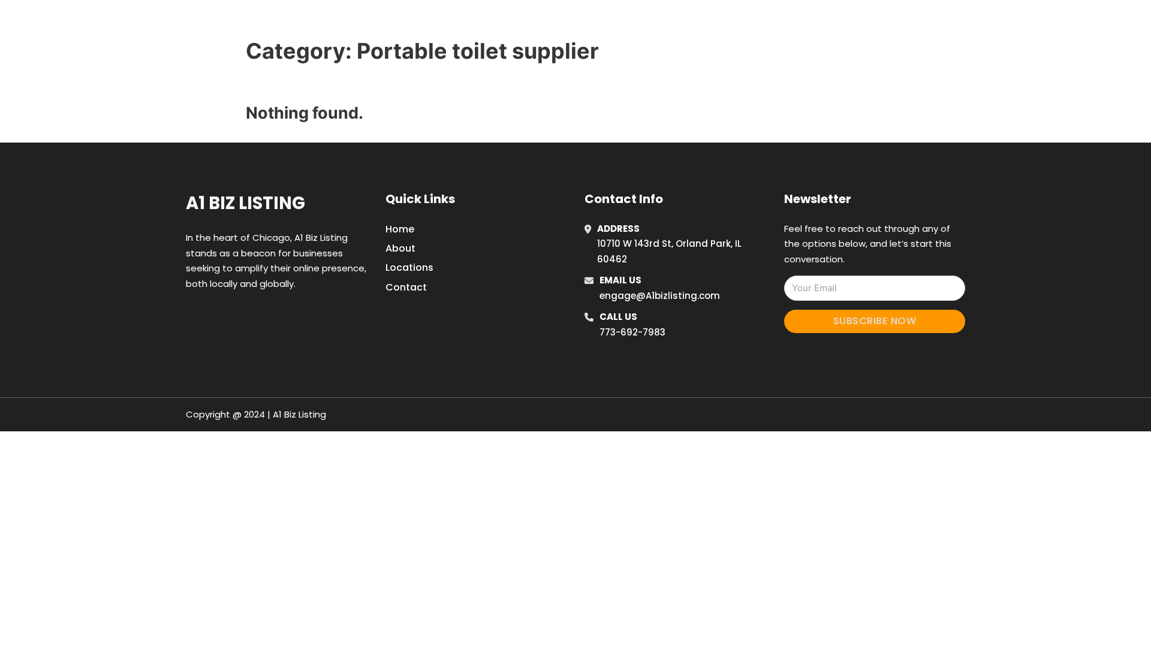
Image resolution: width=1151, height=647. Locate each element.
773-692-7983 (632, 332)
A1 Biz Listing (245, 203)
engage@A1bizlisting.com (659, 295)
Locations (787, 23)
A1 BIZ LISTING (316, 23)
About (400, 248)
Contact (406, 287)
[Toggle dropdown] (868, 23)
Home (733, 23)
